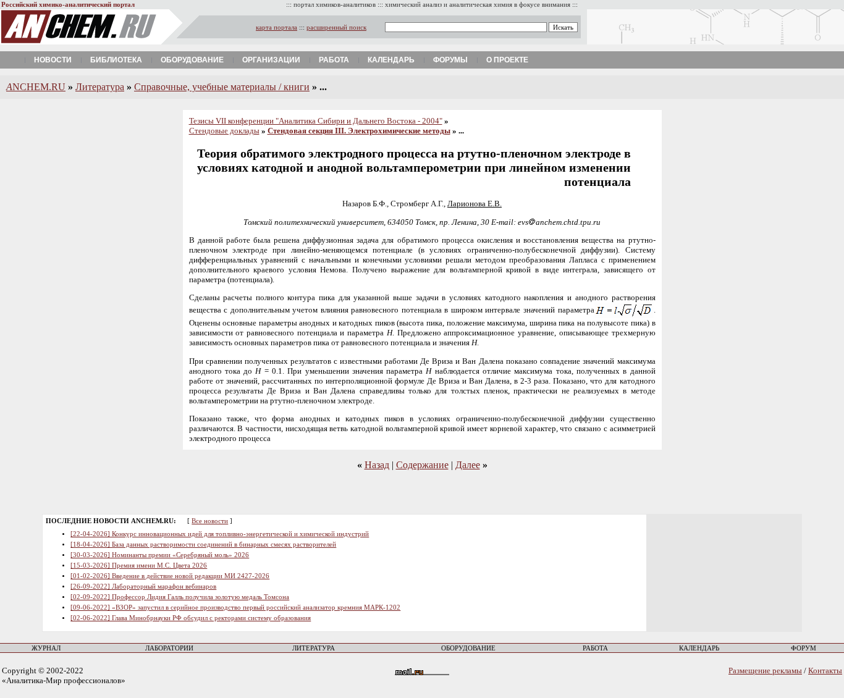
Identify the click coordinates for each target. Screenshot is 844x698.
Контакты (825, 670)
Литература (99, 87)
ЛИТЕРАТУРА (313, 648)
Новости (53, 60)
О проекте (507, 60)
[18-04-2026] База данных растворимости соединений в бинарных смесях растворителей (203, 544)
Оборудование (192, 60)
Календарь (391, 60)
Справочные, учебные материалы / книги (222, 87)
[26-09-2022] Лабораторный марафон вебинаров (143, 586)
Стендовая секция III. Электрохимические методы (359, 130)
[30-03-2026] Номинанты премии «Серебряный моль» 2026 (159, 555)
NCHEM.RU (35, 87)
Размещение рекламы (765, 670)
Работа (334, 60)
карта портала (276, 27)
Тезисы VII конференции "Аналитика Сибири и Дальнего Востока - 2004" (315, 120)
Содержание (422, 465)
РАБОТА (595, 648)
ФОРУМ (803, 648)
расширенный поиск (336, 27)
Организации (271, 60)
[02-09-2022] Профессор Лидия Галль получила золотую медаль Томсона (179, 597)
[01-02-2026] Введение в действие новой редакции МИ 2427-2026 (169, 576)
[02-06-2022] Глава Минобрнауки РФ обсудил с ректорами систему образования (190, 618)
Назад (377, 465)
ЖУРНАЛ (46, 648)
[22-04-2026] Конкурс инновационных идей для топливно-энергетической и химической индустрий (219, 534)
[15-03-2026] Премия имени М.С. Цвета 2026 (138, 565)
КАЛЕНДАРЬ (699, 648)
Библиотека (116, 60)
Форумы (450, 60)
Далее (467, 465)
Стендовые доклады (224, 130)
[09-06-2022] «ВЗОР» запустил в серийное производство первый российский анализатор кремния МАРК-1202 (235, 607)
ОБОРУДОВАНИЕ (468, 648)
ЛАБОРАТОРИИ (169, 648)
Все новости (210, 521)
